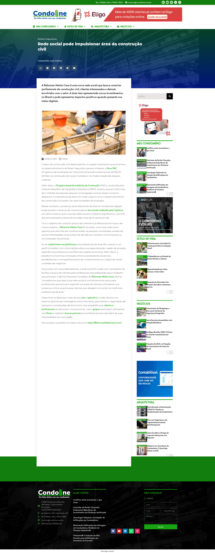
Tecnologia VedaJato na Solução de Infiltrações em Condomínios (157, 175)
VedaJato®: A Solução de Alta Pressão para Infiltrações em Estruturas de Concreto (86, 538)
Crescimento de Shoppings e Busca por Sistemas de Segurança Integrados (157, 310)
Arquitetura (141, 407)
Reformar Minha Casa (71, 227)
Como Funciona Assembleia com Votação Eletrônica (159, 321)
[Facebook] (163, 2)
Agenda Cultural (140, 256)
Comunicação (141, 320)
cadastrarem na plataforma (62, 244)
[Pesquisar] (170, 96)
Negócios (140, 308)
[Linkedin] (171, 2)
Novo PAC (112, 168)
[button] (40, 68)
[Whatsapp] (175, 2)
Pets (138, 243)
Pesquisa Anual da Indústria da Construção (78, 185)
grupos (96, 309)
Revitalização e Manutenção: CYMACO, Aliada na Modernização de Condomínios (159, 409)
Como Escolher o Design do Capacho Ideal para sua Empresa (158, 435)
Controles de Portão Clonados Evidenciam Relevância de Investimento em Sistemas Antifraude (158, 164)
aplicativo (92, 297)
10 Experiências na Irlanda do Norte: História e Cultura (159, 257)
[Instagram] (179, 2)
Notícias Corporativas (47, 39)
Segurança (141, 160)
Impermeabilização (141, 172)
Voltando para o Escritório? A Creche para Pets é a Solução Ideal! (159, 245)
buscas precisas (73, 313)
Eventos (140, 332)
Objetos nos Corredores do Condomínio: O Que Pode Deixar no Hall (158, 448)
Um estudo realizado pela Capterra (105, 210)
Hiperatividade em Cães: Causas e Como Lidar (157, 270)
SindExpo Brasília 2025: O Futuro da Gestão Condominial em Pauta (159, 334)
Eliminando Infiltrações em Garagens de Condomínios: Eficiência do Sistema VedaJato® (157, 188)
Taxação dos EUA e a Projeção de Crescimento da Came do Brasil (158, 346)
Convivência (141, 148)
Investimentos (141, 344)
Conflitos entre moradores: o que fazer (87, 501)
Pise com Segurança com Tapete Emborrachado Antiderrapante (157, 422)
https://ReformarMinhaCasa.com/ (105, 322)
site (83, 297)
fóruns (49, 313)
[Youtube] (167, 2)
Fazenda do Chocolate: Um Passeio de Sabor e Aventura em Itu (158, 284)
